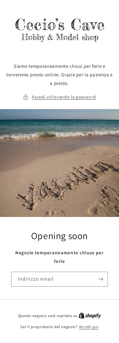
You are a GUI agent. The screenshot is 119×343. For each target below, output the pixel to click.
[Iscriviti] (101, 279)
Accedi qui (89, 326)
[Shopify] (90, 315)
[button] (59, 97)
